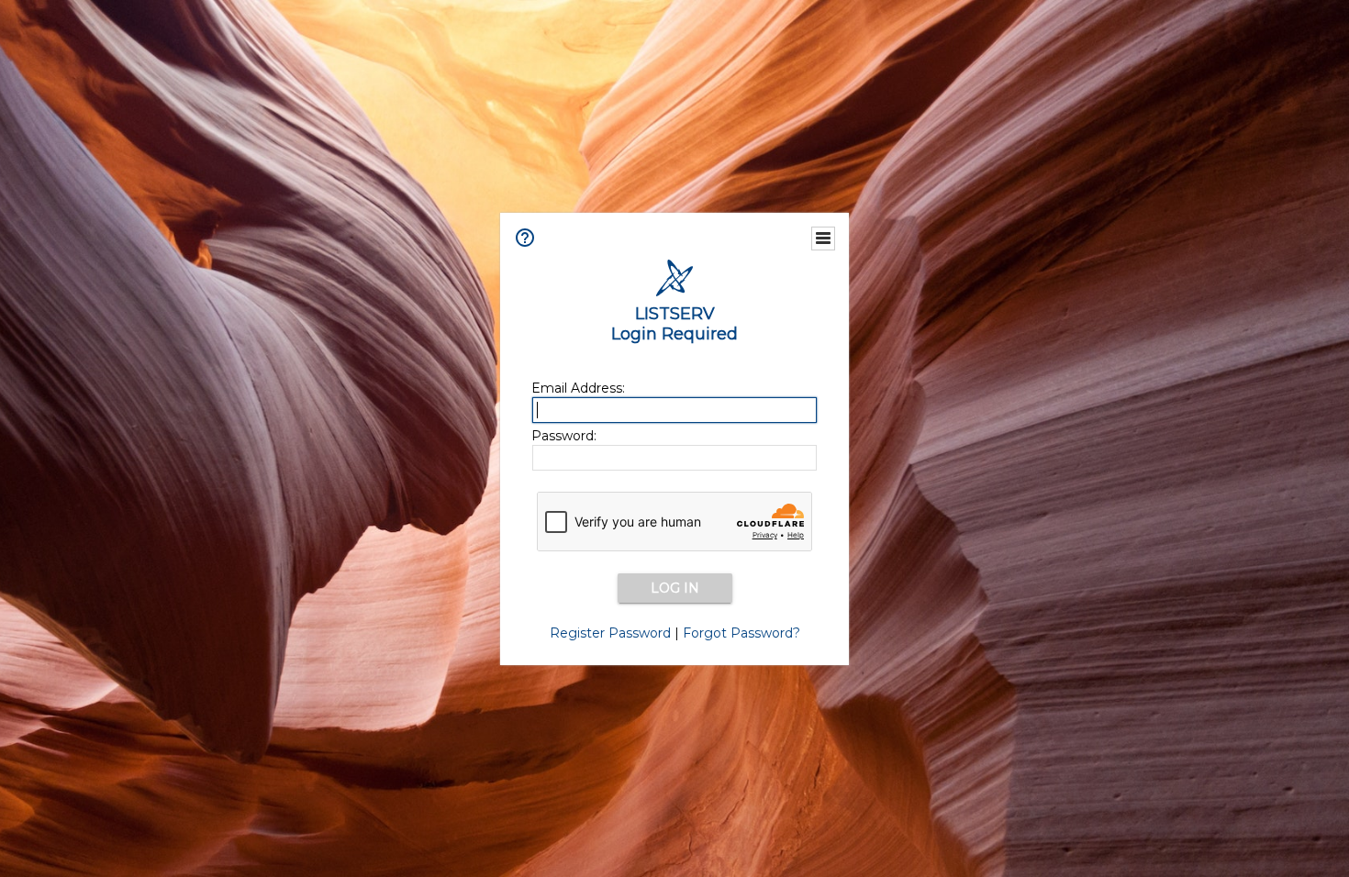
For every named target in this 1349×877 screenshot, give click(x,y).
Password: (563, 435)
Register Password (610, 633)
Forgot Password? (741, 633)
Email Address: (578, 388)
